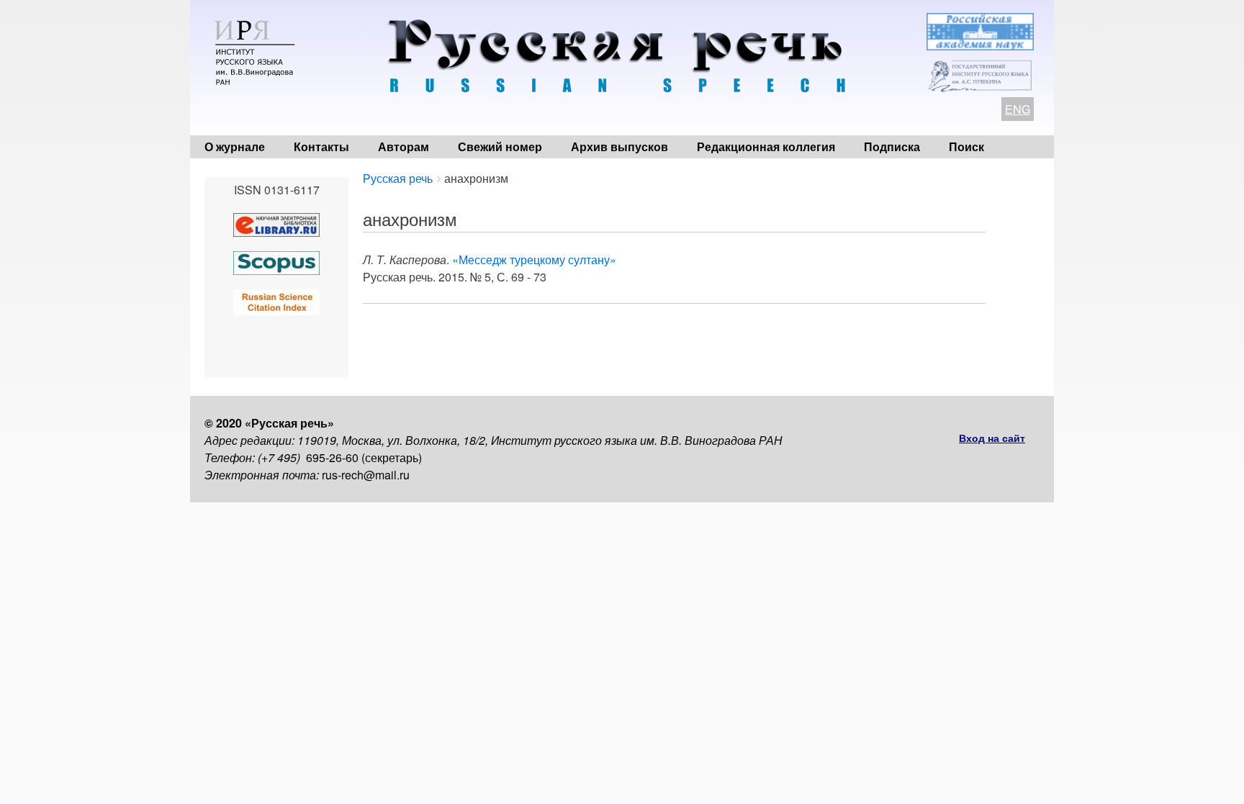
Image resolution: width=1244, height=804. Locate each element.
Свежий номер (500, 146)
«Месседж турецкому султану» (534, 259)
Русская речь (398, 178)
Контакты (321, 146)
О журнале (234, 146)
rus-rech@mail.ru (366, 474)
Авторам (403, 146)
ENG (1017, 109)
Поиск (966, 146)
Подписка (892, 146)
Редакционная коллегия (766, 146)
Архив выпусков (619, 146)
